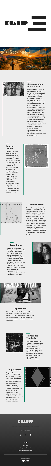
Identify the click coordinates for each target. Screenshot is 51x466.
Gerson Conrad (36, 205)
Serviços (25, 445)
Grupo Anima (14, 370)
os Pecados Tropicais (32, 337)
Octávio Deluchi (10, 147)
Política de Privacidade (25, 450)
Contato (25, 442)
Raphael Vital (20, 309)
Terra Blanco (16, 245)
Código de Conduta (25, 448)
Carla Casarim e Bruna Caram (35, 85)
